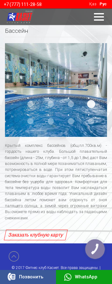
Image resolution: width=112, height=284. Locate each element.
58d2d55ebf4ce (30, 121)
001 (30, 104)
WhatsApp (86, 277)
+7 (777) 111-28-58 (23, 4)
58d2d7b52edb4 (71, 121)
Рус (103, 4)
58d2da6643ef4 (91, 121)
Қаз (92, 4)
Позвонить (31, 277)
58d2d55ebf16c (91, 104)
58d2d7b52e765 (51, 121)
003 (71, 104)
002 (51, 104)
